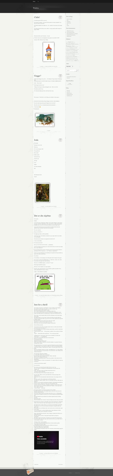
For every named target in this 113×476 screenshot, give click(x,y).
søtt (48, 66)
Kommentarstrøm (70, 94)
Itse (38, 1)
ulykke (48, 295)
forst (67, 32)
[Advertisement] (48, 33)
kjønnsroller (67, 52)
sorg (75, 59)
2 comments (48, 130)
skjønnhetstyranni (71, 59)
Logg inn (68, 91)
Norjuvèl (68, 77)
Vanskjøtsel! (69, 22)
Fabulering (56, 453)
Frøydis (68, 34)
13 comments (41, 66)
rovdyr (51, 453)
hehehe (76, 49)
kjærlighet (76, 50)
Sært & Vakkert (69, 18)
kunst (55, 66)
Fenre (75, 46)
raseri (78, 56)
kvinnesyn (73, 53)
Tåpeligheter (72, 60)
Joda (36, 139)
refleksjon (67, 58)
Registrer (68, 90)
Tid (67, 24)
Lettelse (77, 53)
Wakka (36, 7)
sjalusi (67, 59)
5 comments (36, 295)
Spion (77, 59)
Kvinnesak (68, 53)
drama (74, 42)
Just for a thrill (40, 304)
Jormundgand (71, 50)
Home (34, 1)
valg (78, 60)
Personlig (55, 206)
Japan (47, 66)
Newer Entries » (61, 464)
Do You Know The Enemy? (71, 76)
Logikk (42, 295)
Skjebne (46, 295)
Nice (56, 66)
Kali (77, 33)
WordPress (70, 472)
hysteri (78, 49)
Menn (74, 55)
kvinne (76, 52)
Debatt (67, 42)
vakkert (76, 60)
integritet (68, 50)
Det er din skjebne (42, 215)
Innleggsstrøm (69, 93)
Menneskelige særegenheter (56, 295)
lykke (43, 295)
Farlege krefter (72, 32)
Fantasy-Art (70, 46)
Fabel (49, 453)
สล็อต (68, 30)
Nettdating (68, 21)
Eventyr (47, 453)
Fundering (72, 49)
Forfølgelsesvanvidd (73, 47)
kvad (73, 52)
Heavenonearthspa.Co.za (71, 33)
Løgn (70, 55)
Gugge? (37, 75)
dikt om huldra (49, 206)
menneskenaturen (69, 56)
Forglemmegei (73, 34)
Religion (61, 295)
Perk (67, 20)
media (71, 55)
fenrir (77, 46)
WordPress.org (69, 95)
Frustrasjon (68, 49)
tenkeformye (68, 60)
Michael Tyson (77, 472)
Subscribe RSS (30, 472)
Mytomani (72, 30)
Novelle (75, 56)
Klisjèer (70, 52)
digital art (70, 42)
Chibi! (37, 17)
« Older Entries (36, 464)
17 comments (41, 453)
